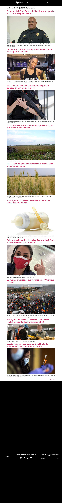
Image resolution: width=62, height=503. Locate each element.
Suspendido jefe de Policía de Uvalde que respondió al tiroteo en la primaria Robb (30, 12)
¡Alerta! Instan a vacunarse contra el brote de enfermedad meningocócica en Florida (27, 345)
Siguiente (52, 379)
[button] (27, 3)
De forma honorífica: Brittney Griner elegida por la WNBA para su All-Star (29, 50)
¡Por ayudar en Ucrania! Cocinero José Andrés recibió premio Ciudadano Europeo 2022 (28, 321)
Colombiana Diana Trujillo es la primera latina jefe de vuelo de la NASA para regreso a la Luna (31, 241)
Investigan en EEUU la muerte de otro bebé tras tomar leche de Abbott (28, 201)
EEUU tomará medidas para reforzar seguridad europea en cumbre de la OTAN (28, 86)
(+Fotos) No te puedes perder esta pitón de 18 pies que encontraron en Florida (30, 126)
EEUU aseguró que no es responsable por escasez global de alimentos (30, 165)
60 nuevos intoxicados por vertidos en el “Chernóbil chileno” (30, 281)
